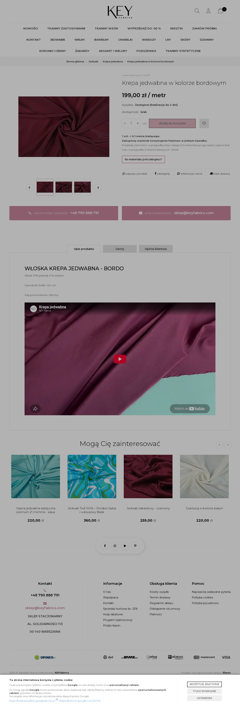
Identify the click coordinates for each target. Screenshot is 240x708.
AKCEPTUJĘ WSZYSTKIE (204, 684)
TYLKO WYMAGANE (204, 691)
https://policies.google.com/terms (80, 700)
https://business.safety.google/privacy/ (32, 700)
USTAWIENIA (204, 698)
